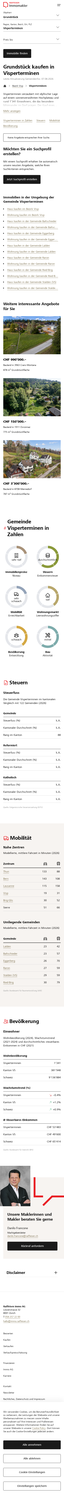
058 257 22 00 (12, 1316)
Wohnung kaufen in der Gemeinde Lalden (31, 251)
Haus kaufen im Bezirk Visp (23, 208)
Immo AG (8, 1369)
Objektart (7, 12)
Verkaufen (8, 1346)
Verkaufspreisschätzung (15, 1352)
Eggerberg (9, 960)
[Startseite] (5, 86)
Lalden (7, 946)
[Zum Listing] (32, 335)
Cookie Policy (39, 1428)
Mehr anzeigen (12, 111)
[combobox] (29, 28)
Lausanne (8, 885)
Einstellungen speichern (32, 1486)
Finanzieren (9, 1363)
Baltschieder (10, 953)
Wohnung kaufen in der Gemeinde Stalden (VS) (32, 288)
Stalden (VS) (10, 975)
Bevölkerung (10, 125)
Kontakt (7, 1386)
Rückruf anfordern (32, 1246)
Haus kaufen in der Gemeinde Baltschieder (31, 221)
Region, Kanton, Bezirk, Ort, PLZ (17, 24)
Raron (6, 968)
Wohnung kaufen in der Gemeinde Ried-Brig (32, 276)
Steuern (40, 120)
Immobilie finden (17, 53)
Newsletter (8, 1392)
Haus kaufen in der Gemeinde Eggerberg (30, 233)
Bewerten (8, 1333)
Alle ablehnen (32, 1458)
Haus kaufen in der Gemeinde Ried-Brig (30, 269)
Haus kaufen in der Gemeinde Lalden (28, 245)
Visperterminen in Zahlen (17, 120)
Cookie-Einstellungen (32, 1472)
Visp (5, 893)
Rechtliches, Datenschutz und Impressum (24, 1399)
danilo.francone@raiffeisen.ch (22, 1236)
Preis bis (8, 39)
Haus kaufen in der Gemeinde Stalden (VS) (31, 282)
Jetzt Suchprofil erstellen (22, 179)
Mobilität (54, 120)
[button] (59, 5)
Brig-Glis (8, 900)
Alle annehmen (32, 1444)
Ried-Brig (8, 982)
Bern (6, 878)
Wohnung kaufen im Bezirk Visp (25, 215)
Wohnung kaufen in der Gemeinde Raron (31, 263)
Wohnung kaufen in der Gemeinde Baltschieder (32, 227)
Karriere (7, 1375)
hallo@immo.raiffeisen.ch (16, 1321)
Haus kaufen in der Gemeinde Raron (28, 257)
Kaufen (7, 1340)
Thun (6, 871)
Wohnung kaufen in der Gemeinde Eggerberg (32, 239)
